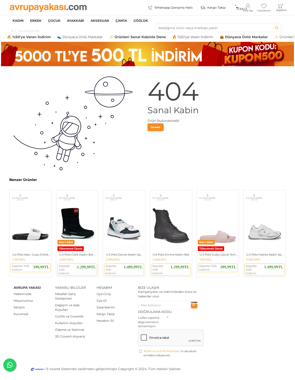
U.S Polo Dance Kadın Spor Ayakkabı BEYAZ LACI (125, 254)
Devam (155, 127)
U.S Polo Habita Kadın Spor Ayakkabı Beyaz (265, 254)
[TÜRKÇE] (235, 7)
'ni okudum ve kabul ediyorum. (170, 353)
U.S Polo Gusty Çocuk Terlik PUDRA (219, 254)
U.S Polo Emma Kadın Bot (171, 254)
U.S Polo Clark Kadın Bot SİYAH (78, 254)
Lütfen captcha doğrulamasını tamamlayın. (148, 322)
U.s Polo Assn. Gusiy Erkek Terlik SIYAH (31, 254)
